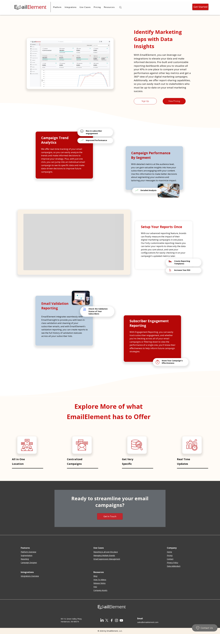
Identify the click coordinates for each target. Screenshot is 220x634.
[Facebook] (112, 620)
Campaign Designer (29, 562)
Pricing (169, 555)
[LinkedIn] (102, 620)
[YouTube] (121, 620)
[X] (107, 620)
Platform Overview (28, 552)
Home (169, 552)
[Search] (120, 7)
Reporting (25, 559)
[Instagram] (116, 620)
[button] (57, 7)
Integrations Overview (30, 576)
